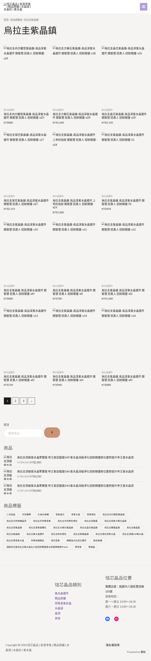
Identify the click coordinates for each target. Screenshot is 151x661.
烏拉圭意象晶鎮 (14, 527)
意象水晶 (75, 514)
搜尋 (6, 424)
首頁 (6, 19)
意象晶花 (60, 514)
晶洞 (57, 613)
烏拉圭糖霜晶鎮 (112, 527)
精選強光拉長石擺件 (77, 540)
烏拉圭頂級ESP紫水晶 (132, 534)
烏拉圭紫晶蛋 (133, 527)
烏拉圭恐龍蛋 (91, 521)
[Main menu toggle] (143, 6)
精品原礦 (60, 598)
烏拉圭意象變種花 (37, 527)
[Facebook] (107, 619)
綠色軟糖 (97, 540)
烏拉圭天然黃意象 (42, 521)
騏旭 (143, 651)
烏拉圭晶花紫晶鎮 (89, 527)
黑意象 (78, 547)
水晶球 (59, 608)
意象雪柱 (91, 514)
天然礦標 (26, 514)
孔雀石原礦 (43, 514)
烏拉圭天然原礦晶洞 (16, 521)
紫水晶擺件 (62, 593)
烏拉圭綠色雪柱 (58, 534)
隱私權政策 (113, 645)
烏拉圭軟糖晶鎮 (81, 534)
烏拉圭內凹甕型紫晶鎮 (114, 514)
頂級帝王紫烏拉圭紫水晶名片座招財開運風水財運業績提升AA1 (37, 547)
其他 (57, 618)
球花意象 (55, 540)
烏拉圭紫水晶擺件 (35, 534)
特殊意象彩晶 (63, 603)
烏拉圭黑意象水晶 (15, 540)
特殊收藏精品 (37, 540)
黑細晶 (91, 547)
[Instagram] (116, 619)
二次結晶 (10, 514)
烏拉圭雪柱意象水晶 (105, 534)
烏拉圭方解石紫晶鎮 (63, 527)
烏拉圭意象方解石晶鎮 (115, 521)
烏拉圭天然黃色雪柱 (68, 521)
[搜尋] (52, 432)
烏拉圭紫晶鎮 (13, 534)
